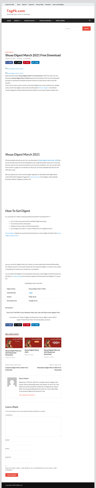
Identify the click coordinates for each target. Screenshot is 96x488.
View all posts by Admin (27, 395)
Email (7, 448)
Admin (20, 58)
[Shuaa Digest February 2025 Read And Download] (14, 343)
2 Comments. (27, 58)
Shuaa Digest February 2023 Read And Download (52, 352)
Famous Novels (35, 177)
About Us (24, 4)
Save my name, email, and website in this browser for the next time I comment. (31, 469)
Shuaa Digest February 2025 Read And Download (13, 353)
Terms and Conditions (58, 4)
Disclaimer (48, 4)
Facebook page (17, 276)
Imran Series (60, 20)
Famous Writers (45, 20)
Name (7, 440)
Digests (16, 20)
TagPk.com (16, 11)
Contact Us (31, 4)
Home (18, 4)
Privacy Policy (40, 4)
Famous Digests (43, 88)
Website (8, 457)
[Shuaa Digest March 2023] (33, 343)
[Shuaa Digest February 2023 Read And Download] (52, 343)
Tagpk (31, 293)
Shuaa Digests (9, 52)
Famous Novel (29, 20)
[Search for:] (77, 28)
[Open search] (89, 20)
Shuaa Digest (9, 233)
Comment (9, 415)
